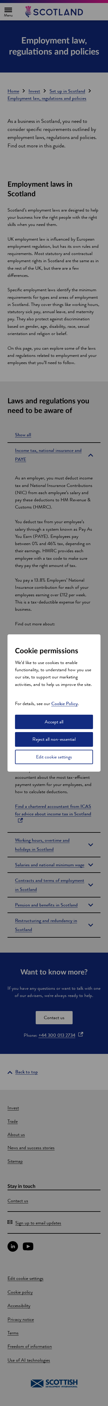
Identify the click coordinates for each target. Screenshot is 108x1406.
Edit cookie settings (54, 756)
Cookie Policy (64, 703)
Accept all (54, 721)
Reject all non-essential (54, 739)
